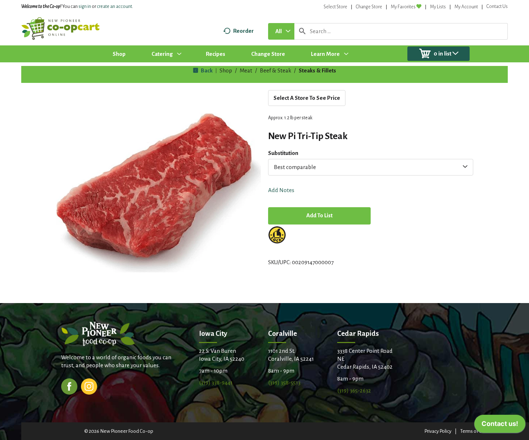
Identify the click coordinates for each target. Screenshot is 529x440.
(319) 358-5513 (284, 382)
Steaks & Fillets (317, 70)
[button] (319, 216)
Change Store (369, 6)
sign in (84, 6)
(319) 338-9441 (215, 382)
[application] (500, 425)
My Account (466, 6)
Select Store (335, 6)
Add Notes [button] (281, 190)
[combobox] (281, 31)
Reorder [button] (243, 31)
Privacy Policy (437, 431)
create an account (114, 6)
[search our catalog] (302, 31)
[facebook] (69, 386)
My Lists (438, 6)
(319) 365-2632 (354, 390)
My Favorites (403, 6)
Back (206, 70)
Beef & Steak (275, 70)
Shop (226, 70)
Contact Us (497, 6)
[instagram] (89, 386)
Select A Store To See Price (306, 98)
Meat (246, 70)
